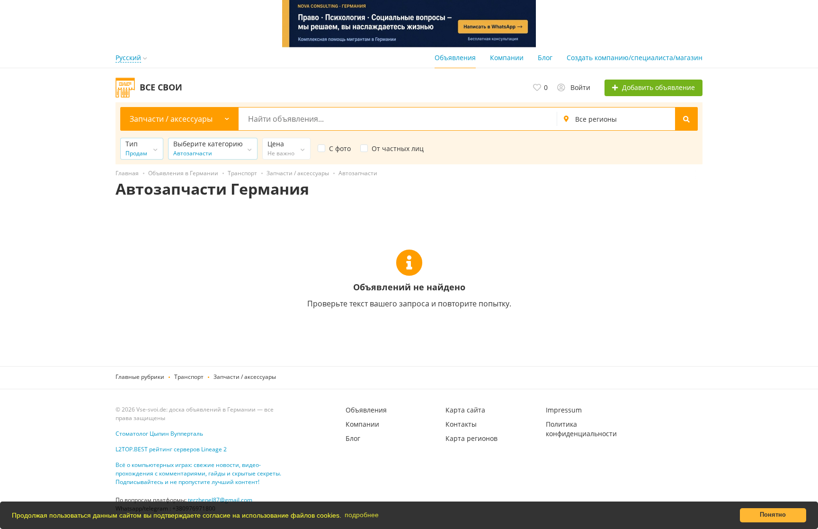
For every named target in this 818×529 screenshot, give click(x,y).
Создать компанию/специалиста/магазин (634, 57)
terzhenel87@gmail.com (220, 500)
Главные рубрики (140, 377)
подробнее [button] (362, 515)
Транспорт (189, 377)
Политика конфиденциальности (581, 429)
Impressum (564, 409)
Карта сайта (465, 409)
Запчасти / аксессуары (244, 377)
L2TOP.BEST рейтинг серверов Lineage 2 (171, 449)
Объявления (455, 57)
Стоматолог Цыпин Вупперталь (159, 434)
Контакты (461, 424)
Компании (507, 57)
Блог (545, 57)
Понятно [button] (773, 514)
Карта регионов (471, 438)
